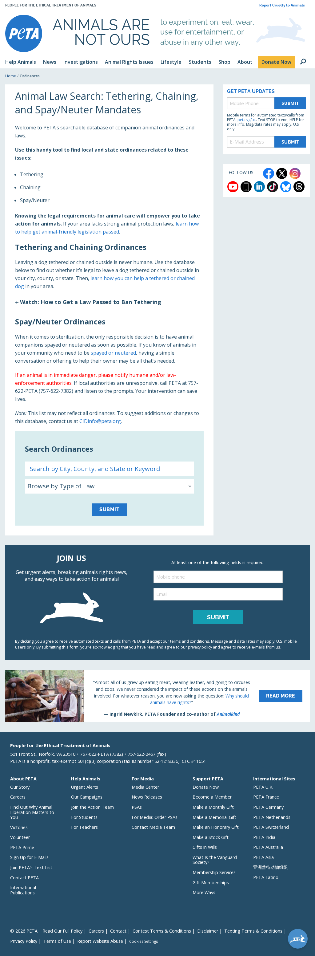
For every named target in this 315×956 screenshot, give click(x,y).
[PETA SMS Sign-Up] (246, 186)
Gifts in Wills (205, 847)
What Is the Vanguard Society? (215, 859)
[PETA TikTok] (272, 186)
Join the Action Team (92, 807)
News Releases (147, 797)
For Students (84, 817)
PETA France (266, 797)
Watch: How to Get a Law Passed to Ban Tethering (90, 302)
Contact (118, 931)
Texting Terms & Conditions (253, 931)
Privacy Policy (23, 941)
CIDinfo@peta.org (100, 421)
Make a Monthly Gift (213, 807)
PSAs (137, 807)
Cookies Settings (143, 941)
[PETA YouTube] (232, 186)
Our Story (20, 787)
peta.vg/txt (246, 119)
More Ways (204, 892)
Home (10, 76)
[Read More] (157, 696)
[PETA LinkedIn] (259, 186)
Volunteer (20, 837)
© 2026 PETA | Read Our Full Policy (46, 931)
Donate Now (206, 787)
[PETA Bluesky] (285, 186)
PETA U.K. (263, 787)
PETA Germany (268, 807)
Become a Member (212, 797)
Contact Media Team (153, 827)
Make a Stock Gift (211, 837)
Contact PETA (24, 878)
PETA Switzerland (271, 827)
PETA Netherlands (271, 817)
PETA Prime (22, 847)
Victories (19, 827)
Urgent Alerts (84, 787)
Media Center (145, 787)
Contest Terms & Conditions (162, 931)
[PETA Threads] (299, 186)
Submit (109, 509)
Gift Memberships (211, 882)
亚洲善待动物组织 (270, 867)
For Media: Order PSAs (154, 817)
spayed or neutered (113, 352)
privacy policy (200, 647)
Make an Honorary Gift (216, 827)
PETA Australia (268, 847)
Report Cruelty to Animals (282, 5)
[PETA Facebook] (268, 173)
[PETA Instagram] (295, 173)
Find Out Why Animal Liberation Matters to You (32, 812)
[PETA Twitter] (281, 173)
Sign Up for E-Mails (29, 857)
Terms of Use (57, 941)
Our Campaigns (86, 797)
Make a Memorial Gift (214, 817)
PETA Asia (263, 857)
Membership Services (214, 872)
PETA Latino (265, 877)
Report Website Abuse (100, 941)
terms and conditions (189, 641)
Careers (18, 797)
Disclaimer (207, 931)
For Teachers (84, 827)
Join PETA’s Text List (31, 867)
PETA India (264, 837)
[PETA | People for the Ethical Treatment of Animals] (23, 33)
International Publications (23, 890)
